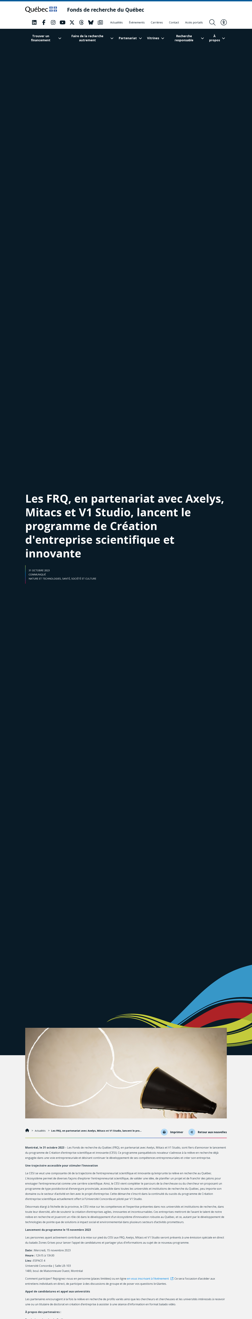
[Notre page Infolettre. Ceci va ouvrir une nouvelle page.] (100, 22)
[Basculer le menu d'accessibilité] (224, 22)
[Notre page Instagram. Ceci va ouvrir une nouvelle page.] (53, 22)
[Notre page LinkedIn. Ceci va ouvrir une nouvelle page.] (34, 22)
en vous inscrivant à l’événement (148, 1278)
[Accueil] (27, 1130)
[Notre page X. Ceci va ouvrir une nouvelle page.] (72, 22)
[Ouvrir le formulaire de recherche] (212, 22)
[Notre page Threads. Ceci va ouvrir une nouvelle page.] (81, 22)
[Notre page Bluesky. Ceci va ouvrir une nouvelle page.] (90, 22)
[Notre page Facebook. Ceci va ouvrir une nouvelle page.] (43, 22)
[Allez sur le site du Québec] (41, 10)
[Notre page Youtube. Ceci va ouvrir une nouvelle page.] (62, 22)
